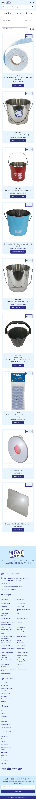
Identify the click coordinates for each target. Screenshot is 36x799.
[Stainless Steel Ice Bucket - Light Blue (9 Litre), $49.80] (18, 223)
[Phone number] (28, 2)
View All (3, 763)
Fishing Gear (20, 606)
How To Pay (4, 685)
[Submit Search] (32, 7)
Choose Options (19, 141)
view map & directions (10, 589)
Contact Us (4, 696)
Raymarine (4, 752)
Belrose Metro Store (6, 699)
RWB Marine (4, 744)
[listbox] (14, 29)
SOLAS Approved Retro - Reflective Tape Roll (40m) (18, 78)
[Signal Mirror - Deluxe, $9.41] (18, 449)
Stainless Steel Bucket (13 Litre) (18, 135)
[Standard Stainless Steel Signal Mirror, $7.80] (18, 502)
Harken (3, 741)
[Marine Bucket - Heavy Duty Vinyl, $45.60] (18, 334)
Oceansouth (4, 760)
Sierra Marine (4, 755)
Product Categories (6, 683)
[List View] (33, 29)
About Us (3, 691)
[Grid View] (30, 29)
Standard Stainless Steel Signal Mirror (18, 524)
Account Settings (6, 727)
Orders (3, 711)
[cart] (33, 2)
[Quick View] (30, 36)
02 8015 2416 (7, 583)
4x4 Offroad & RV (6, 603)
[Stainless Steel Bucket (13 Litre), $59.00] (18, 111)
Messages (4, 716)
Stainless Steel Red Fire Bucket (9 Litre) (18, 190)
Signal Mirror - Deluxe (18, 470)
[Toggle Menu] (3, 2)
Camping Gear (21, 603)
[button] (18, 21)
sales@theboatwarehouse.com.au (13, 586)
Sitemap (3, 701)
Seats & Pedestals (6, 660)
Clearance (20, 623)
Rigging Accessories (22, 636)
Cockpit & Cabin (5, 645)
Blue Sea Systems (6, 747)
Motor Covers (21, 645)
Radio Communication (7, 652)
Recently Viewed (5, 724)
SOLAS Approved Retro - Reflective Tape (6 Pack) (18, 416)
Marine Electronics (22, 632)
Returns (3, 713)
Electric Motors (5, 618)
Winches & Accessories (23, 669)
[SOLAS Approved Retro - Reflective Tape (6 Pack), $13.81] (18, 391)
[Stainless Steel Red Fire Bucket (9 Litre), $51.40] (18, 167)
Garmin (3, 749)
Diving (18, 613)
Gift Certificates (5, 693)
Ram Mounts (4, 736)
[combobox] (18, 7)
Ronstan (3, 739)
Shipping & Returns (6, 688)
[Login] (31, 2)
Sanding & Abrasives (22, 652)
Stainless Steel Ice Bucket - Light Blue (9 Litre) (18, 245)
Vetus (3, 758)
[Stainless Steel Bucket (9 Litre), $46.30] (18, 278)
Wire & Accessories (6, 673)
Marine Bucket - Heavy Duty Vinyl (18, 359)
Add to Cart (18, 85)
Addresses (4, 719)
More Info (29, 36)
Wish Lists (4, 721)
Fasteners (4, 606)
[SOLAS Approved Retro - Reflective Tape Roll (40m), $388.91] (18, 54)
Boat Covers (20, 599)
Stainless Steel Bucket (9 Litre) (18, 301)
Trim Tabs (19, 664)
